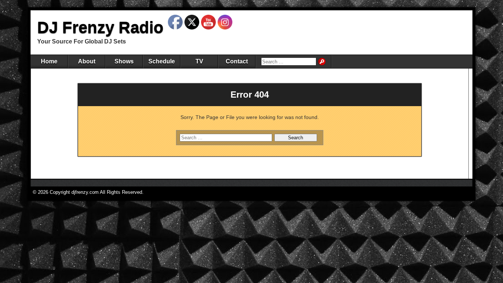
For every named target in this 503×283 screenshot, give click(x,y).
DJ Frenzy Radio (100, 27)
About (86, 61)
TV (199, 61)
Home (49, 61)
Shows (124, 61)
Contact (237, 61)
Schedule (161, 61)
